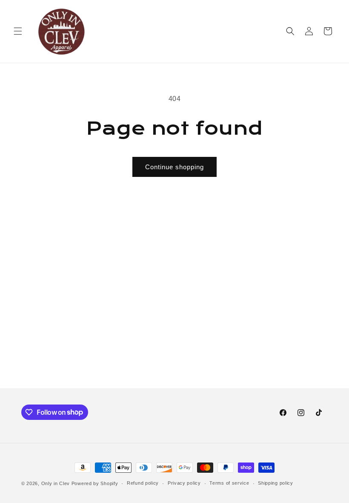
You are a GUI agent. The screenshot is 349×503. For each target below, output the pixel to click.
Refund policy (143, 483)
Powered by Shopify (95, 483)
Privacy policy (184, 483)
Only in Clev (55, 483)
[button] (18, 31)
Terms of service (229, 483)
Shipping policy (275, 483)
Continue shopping (174, 167)
